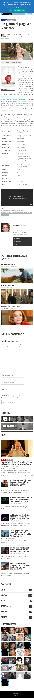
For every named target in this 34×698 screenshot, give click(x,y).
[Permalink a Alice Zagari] (27, 667)
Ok (11, 10)
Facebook (18, 241)
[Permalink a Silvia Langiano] (27, 660)
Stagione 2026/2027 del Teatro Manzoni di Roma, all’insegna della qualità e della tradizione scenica (21, 483)
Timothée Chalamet (15, 212)
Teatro (4, 459)
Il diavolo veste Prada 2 (8, 285)
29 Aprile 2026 (13, 287)
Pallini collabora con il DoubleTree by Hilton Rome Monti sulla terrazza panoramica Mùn (20, 566)
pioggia (22, 210)
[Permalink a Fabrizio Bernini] (27, 645)
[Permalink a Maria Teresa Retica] (27, 630)
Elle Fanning (9, 210)
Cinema (4, 20)
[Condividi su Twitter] (28, 35)
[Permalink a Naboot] (12, 667)
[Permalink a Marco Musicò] (5, 652)
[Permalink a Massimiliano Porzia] (5, 682)
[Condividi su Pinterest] (31, 36)
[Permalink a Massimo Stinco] (5, 637)
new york (16, 210)
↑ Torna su (17, 695)
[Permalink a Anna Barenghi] (20, 660)
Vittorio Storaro (26, 212)
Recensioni (12, 20)
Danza (4, 600)
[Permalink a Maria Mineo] (5, 667)
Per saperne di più (19, 10)
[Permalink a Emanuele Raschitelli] (27, 675)
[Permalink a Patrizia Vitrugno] (12, 645)
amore (3, 210)
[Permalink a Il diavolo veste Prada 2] (17, 296)
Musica (4, 611)
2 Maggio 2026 (13, 266)
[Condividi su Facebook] (25, 35)
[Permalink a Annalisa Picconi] (27, 652)
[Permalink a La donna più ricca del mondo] (17, 317)
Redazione (6, 266)
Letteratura (6, 606)
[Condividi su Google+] (31, 35)
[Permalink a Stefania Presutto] (20, 667)
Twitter (18, 238)
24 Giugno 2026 (14, 466)
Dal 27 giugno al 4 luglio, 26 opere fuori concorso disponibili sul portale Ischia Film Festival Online (20, 533)
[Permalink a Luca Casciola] (5, 675)
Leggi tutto (4, 475)
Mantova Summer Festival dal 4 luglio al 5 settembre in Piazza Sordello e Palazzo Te (21, 499)
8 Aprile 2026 (13, 308)
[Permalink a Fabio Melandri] (5, 630)
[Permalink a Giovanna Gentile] (20, 645)
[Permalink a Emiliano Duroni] (20, 630)
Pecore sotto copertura (8, 264)
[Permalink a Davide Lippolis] (5, 660)
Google (18, 245)
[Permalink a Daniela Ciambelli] (27, 637)
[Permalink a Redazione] (20, 652)
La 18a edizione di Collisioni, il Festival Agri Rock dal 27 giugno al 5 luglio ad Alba (20, 517)
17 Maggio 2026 (12, 571)
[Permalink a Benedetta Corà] (20, 637)
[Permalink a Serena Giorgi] (12, 637)
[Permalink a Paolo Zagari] (12, 660)
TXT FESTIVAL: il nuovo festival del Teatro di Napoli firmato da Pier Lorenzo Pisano (16, 463)
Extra (7, 459)
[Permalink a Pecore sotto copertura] (17, 276)
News (11, 459)
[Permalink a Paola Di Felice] (12, 652)
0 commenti (29, 475)
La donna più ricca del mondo (10, 306)
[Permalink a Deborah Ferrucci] (5, 645)
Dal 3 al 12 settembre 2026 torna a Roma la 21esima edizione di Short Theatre (19, 550)
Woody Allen (5, 215)
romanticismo (5, 212)
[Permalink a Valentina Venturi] (12, 630)
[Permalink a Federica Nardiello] (12, 675)
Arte (3, 589)
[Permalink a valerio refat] (20, 675)
